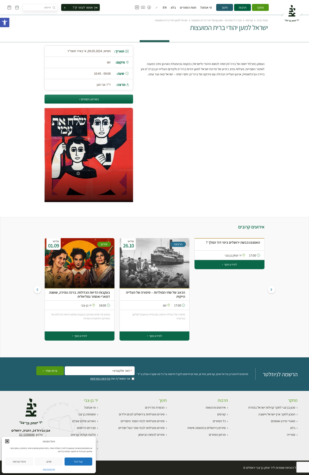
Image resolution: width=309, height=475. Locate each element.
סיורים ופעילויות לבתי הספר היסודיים (143, 421)
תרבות (242, 7)
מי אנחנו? (206, 7)
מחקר (260, 7)
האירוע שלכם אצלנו (84, 421)
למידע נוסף (230, 264)
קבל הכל (78, 461)
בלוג (173, 7)
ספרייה (291, 435)
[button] (4, 22)
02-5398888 (27, 435)
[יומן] (17, 7)
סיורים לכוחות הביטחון (151, 435)
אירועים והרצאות (216, 407)
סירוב (48, 461)
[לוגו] (292, 12)
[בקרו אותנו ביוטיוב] (143, 7)
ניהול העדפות (19, 461)
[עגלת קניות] (9, 7)
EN (165, 7)
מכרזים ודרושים (86, 428)
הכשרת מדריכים (155, 407)
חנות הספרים (188, 7)
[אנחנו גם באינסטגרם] (137, 7)
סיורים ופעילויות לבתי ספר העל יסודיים (141, 428)
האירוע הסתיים (90, 99)
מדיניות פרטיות (49, 469)
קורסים (249, 20)
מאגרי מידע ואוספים (283, 421)
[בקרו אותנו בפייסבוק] (149, 7)
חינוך (225, 7)
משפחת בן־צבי (87, 414)
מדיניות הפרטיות (100, 378)
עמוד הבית (262, 20)
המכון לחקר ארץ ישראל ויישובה (276, 414)
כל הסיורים (219, 421)
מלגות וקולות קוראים (83, 435)
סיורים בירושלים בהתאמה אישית (206, 428)
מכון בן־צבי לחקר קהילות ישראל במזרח (271, 407)
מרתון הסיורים (217, 435)
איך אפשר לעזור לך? (85, 7)
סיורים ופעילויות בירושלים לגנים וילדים (142, 414)
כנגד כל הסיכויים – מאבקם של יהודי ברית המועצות (216, 20)
